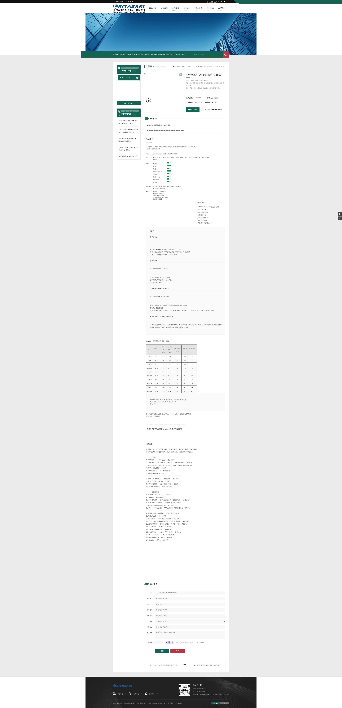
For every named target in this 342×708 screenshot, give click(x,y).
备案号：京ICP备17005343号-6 (158, 703)
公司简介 (120, 694)
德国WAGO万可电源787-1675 (128, 156)
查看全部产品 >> (129, 103)
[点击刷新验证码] (169, 642)
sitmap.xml (215, 703)
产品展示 (188, 66)
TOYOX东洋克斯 (124, 77)
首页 (183, 66)
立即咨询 (194, 109)
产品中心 (136, 694)
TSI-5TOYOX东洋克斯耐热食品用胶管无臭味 (211, 665)
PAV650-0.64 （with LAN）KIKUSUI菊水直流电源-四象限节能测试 (177, 54)
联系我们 (152, 694)
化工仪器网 (178, 703)
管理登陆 (224, 703)
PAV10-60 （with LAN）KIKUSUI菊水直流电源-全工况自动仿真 (138, 54)
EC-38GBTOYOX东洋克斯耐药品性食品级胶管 (167, 665)
